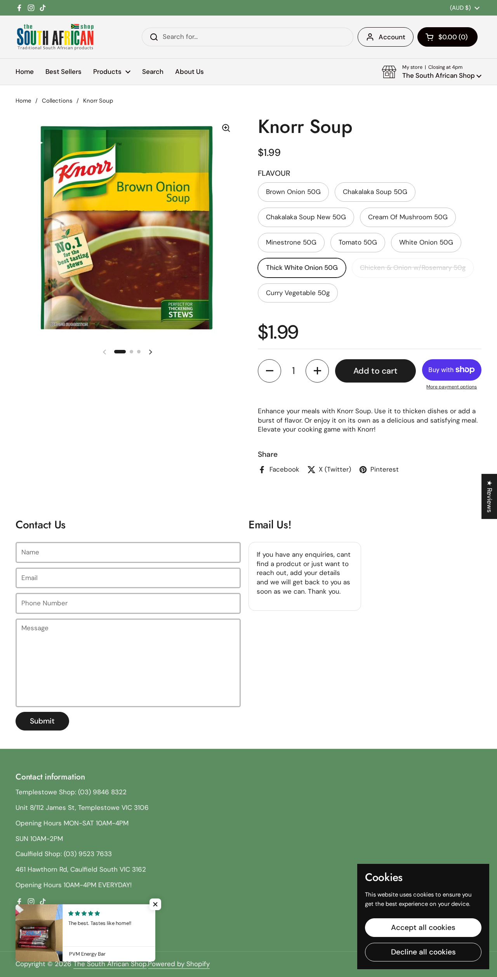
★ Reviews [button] (489, 496)
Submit (42, 721)
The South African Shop (110, 964)
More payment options (451, 387)
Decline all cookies (423, 952)
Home (23, 101)
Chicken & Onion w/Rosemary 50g (413, 267)
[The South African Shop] (55, 37)
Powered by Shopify (179, 964)
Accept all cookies (423, 927)
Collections (57, 101)
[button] (447, 37)
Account (392, 37)
